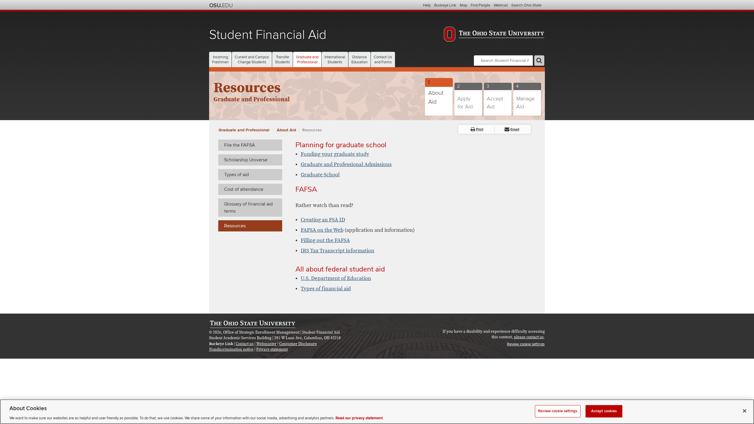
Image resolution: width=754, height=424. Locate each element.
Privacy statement (272, 349)
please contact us (529, 337)
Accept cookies (604, 410)
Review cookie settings (557, 410)
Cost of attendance (243, 189)
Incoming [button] (220, 59)
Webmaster (266, 344)
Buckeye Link (445, 5)
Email (514, 129)
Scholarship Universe (245, 160)
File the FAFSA (239, 145)
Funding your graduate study (335, 154)
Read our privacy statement (359, 417)
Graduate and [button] (307, 59)
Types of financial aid (326, 288)
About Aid (286, 129)
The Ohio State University (221, 5)
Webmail (501, 5)
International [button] (335, 59)
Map (463, 5)
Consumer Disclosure (298, 344)
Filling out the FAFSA (325, 240)
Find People (480, 5)
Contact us (245, 344)
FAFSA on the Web (322, 230)
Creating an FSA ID (323, 219)
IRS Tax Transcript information (337, 250)
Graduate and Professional (245, 129)
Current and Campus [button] (252, 59)
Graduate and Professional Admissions (346, 164)
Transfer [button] (282, 59)
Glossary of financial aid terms (248, 207)
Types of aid (236, 175)
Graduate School (320, 174)
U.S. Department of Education (336, 278)
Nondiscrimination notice (231, 349)
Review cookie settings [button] (526, 344)
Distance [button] (359, 59)
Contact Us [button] (383, 59)
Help (427, 5)
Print (479, 129)
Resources (312, 129)
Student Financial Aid (267, 35)
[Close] (744, 410)
